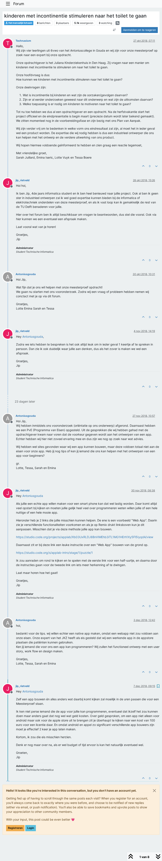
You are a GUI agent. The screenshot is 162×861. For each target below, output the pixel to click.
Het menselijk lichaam (20, 23)
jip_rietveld (23, 180)
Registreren (15, 827)
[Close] (154, 790)
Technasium (23, 40)
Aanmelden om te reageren (139, 30)
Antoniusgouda (26, 274)
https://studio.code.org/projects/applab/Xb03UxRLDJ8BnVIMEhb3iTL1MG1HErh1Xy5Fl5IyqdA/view (84, 537)
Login (30, 827)
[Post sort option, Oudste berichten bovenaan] (114, 30)
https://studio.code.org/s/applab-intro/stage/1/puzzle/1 (54, 552)
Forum (18, 3)
